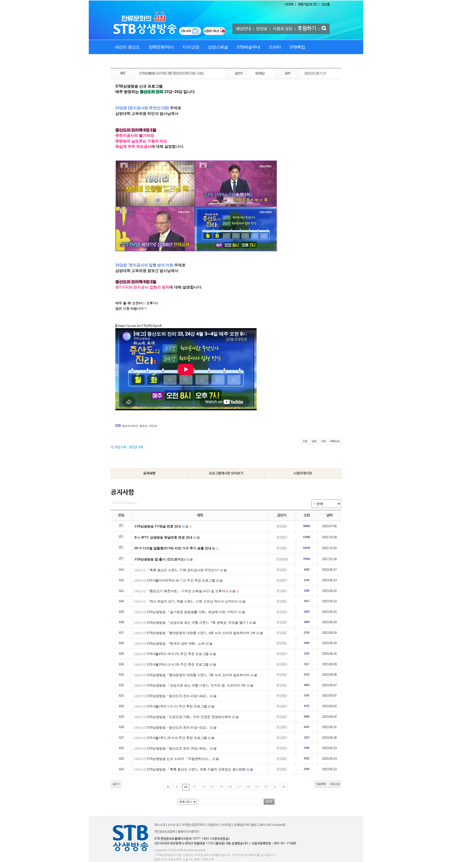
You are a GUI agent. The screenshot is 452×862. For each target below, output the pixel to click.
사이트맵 (226, 825)
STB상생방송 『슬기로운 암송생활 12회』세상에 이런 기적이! (192, 612)
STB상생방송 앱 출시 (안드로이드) (159, 559)
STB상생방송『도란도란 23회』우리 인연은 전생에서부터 (188, 717)
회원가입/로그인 (307, 4)
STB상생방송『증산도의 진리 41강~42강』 (177, 727)
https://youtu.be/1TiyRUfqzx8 (140, 325)
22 (194, 787)
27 (239, 787)
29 (257, 787)
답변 (314, 441)
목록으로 (334, 441)
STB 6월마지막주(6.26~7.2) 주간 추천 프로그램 (180, 580)
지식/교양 (190, 47)
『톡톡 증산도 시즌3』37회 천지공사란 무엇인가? (182, 570)
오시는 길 (173, 825)
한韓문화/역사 (161, 47)
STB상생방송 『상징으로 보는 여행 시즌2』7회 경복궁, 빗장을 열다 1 (197, 622)
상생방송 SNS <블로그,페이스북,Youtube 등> (260, 825)
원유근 (143, 425)
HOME (289, 4)
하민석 (153, 425)
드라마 (275, 47)
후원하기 (307, 29)
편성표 (261, 29)
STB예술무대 (248, 47)
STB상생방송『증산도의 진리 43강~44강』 (177, 696)
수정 (305, 441)
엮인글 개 (136, 447)
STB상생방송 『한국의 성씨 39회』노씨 (175, 643)
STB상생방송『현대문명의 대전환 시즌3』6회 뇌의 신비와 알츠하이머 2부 (200, 633)
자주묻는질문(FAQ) (193, 825)
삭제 (323, 441)
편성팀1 (281, 548)
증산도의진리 (130, 425)
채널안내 (243, 29)
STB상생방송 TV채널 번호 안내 (157, 526)
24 (212, 787)
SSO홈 (325, 4)
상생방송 (282, 559)
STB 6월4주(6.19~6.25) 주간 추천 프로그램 (177, 654)
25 (221, 787)
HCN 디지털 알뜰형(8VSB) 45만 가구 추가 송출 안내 (172, 548)
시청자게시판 (303, 473)
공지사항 (149, 473)
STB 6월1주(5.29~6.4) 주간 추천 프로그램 (176, 738)
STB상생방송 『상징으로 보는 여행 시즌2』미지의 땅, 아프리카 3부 (196, 685)
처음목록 (321, 783)
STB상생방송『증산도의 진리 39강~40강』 (177, 748)
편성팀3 (281, 537)
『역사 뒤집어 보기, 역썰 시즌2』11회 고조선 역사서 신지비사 (192, 601)
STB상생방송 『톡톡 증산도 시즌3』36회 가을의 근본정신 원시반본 (196, 769)
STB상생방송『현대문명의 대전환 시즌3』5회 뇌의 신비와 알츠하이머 (198, 675)
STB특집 (297, 47)
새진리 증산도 (127, 47)
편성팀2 (281, 526)
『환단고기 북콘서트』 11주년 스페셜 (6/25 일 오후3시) (187, 591)
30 (266, 787)
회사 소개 (159, 825)
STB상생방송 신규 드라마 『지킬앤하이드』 (178, 759)
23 (203, 787)
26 (230, 787)
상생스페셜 (218, 47)
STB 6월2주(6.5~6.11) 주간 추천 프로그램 (176, 706)
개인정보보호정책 (164, 832)
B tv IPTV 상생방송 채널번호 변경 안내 (163, 537)
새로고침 (334, 783)
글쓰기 (116, 783)
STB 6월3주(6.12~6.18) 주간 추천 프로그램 (177, 664)
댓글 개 (120, 447)
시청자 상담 (282, 29)
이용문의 (212, 825)
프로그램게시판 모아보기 (226, 473)
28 (248, 787)
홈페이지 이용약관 (188, 832)
